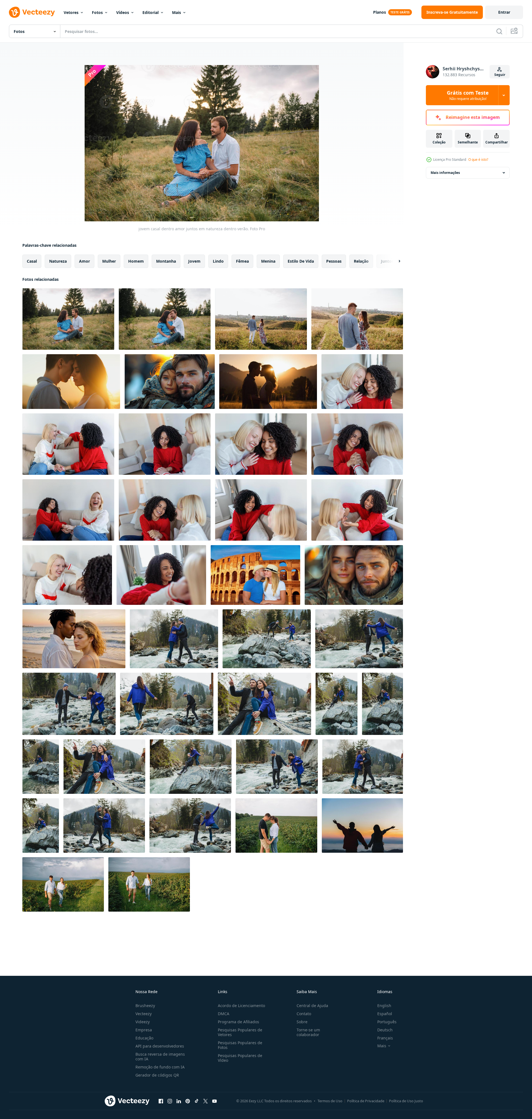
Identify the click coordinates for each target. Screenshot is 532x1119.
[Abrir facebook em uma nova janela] (161, 1101)
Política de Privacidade (365, 1100)
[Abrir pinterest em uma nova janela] (187, 1101)
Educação (144, 1038)
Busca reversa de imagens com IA (160, 1056)
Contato (304, 1013)
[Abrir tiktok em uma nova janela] (196, 1101)
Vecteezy (143, 1013)
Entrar (504, 12)
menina (268, 261)
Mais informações (445, 172)
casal (32, 261)
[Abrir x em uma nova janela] (205, 1101)
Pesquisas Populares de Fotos (240, 1045)
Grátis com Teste (468, 95)
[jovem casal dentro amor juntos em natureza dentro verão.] (68, 319)
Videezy (142, 1021)
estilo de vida (301, 261)
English (384, 1005)
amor (84, 261)
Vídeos (122, 12)
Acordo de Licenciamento (241, 1005)
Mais (176, 12)
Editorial (150, 12)
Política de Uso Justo (406, 1100)
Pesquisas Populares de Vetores (240, 1032)
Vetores (71, 12)
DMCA (223, 1013)
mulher (109, 261)
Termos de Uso (330, 1100)
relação (361, 261)
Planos (379, 12)
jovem (194, 261)
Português (387, 1021)
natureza (58, 261)
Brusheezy (145, 1005)
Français (385, 1038)
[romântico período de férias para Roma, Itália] (255, 575)
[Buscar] (499, 31)
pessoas (334, 261)
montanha (166, 261)
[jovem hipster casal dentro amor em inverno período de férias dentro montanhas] (174, 638)
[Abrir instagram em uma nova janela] (170, 1101)
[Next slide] (395, 261)
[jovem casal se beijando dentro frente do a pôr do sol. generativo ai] (71, 381)
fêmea (242, 261)
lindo (218, 261)
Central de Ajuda (312, 1005)
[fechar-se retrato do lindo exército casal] (354, 575)
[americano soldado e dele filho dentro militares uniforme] (170, 381)
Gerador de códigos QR (157, 1075)
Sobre (302, 1021)
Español (384, 1013)
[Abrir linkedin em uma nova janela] (178, 1101)
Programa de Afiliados (238, 1021)
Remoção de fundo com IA (160, 1067)
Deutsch (385, 1029)
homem (136, 261)
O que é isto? (478, 159)
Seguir (499, 74)
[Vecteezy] (32, 12)
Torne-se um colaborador (308, 1032)
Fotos (97, 12)
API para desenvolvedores (159, 1046)
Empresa (143, 1029)
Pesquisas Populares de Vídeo (240, 1058)
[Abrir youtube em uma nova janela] (214, 1101)
